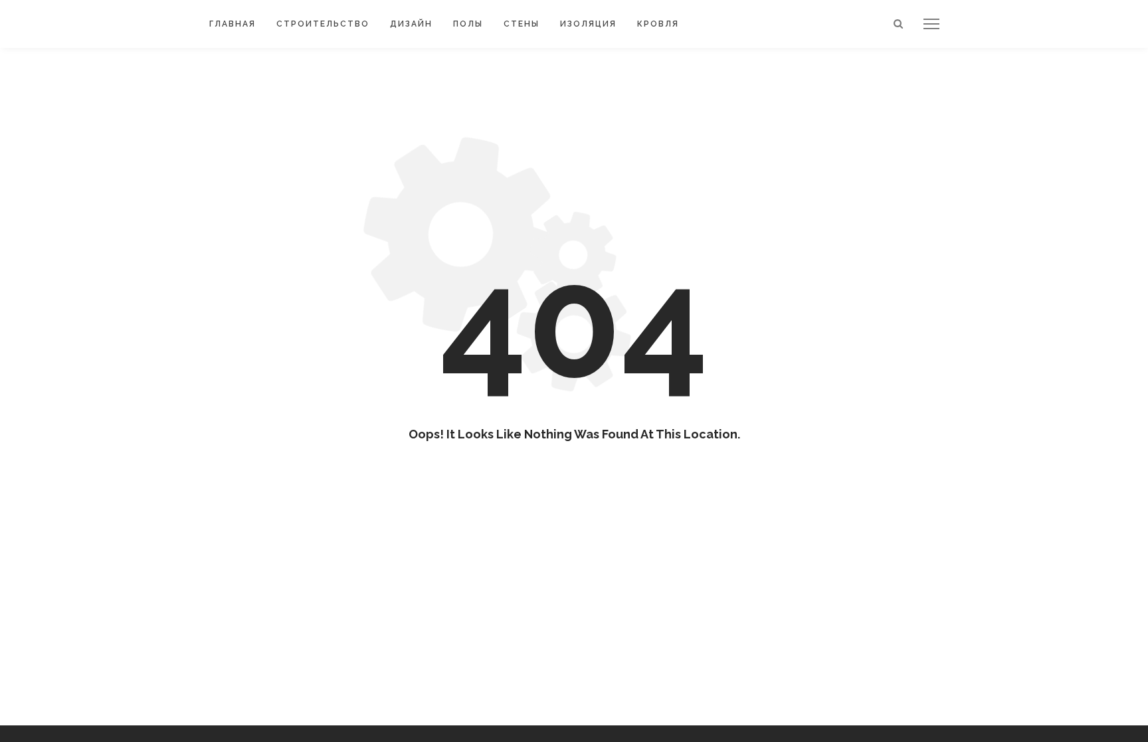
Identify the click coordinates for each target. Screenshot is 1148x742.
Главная (232, 24)
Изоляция (588, 24)
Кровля (658, 24)
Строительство (322, 24)
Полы (468, 24)
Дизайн (411, 24)
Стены (521, 24)
